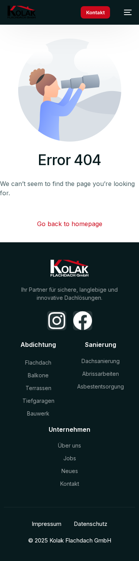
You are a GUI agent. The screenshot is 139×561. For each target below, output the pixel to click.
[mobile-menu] (125, 12)
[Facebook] (82, 320)
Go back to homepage (69, 224)
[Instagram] (56, 320)
